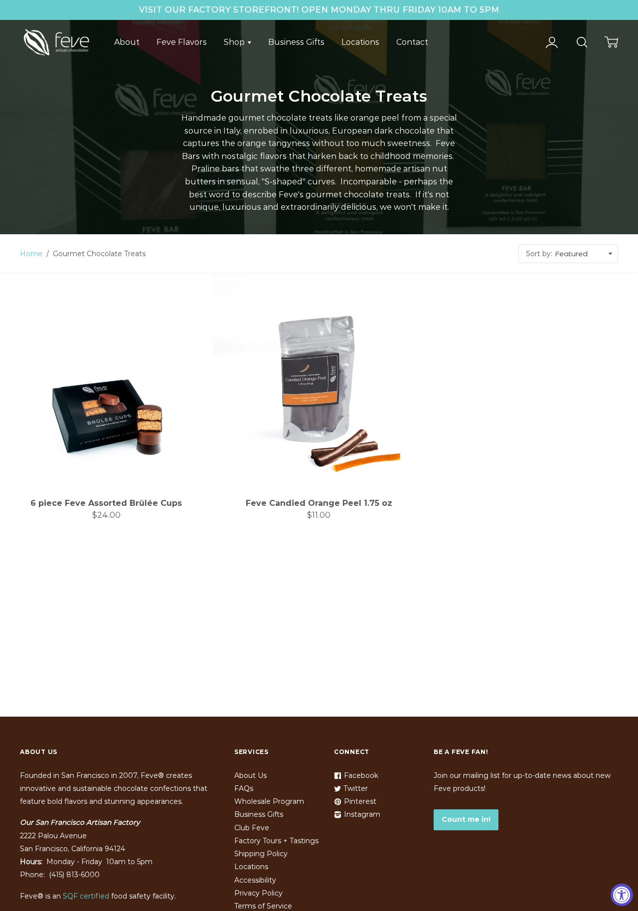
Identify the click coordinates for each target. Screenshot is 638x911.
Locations (360, 42)
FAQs (243, 788)
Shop (235, 42)
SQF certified (86, 896)
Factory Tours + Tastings (276, 840)
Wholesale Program (269, 801)
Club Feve (251, 827)
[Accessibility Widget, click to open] (622, 895)
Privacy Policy (258, 893)
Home (31, 253)
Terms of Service (263, 906)
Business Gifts (296, 42)
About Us (250, 775)
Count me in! (466, 819)
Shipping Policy (261, 853)
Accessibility (255, 880)
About (127, 42)
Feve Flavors (182, 42)
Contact (412, 42)
